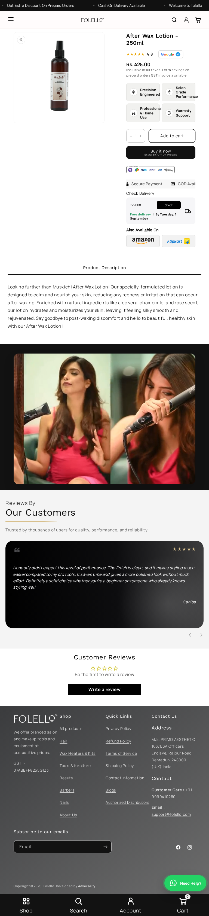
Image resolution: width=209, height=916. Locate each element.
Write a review (104, 689)
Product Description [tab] (104, 267)
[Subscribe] (105, 846)
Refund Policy (118, 741)
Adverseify (87, 886)
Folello (49, 886)
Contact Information (125, 777)
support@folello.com (171, 814)
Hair (63, 741)
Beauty (66, 777)
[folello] (92, 20)
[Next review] (201, 635)
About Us (68, 814)
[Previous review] (191, 635)
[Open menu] (11, 19)
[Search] (174, 20)
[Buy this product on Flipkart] (178, 241)
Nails (64, 802)
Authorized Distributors (127, 802)
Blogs (111, 790)
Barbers (67, 790)
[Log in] (186, 20)
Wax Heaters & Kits (78, 753)
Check (169, 205)
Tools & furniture (75, 765)
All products (71, 728)
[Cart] (198, 20)
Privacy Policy (118, 728)
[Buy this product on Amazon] (143, 241)
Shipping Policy (120, 765)
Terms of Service (121, 753)
